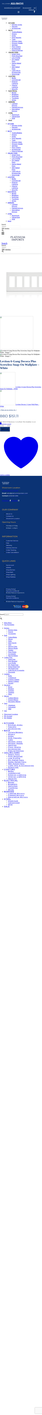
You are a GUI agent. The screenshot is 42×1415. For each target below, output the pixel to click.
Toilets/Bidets (17, 32)
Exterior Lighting (15, 82)
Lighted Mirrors (14, 104)
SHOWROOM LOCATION (12, 8)
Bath (10, 30)
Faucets (15, 26)
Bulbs (14, 78)
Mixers (14, 34)
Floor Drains (16, 47)
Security (15, 89)
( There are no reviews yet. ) (8, 410)
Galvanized (16, 116)
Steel (10, 113)
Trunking (15, 98)
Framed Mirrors (17, 107)
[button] (4, 243)
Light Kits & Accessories (16, 71)
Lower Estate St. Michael (10, 490)
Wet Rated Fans (13, 668)
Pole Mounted (17, 56)
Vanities (15, 45)
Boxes (14, 93)
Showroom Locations (11, 714)
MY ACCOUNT (27, 8)
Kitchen (11, 23)
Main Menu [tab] (8, 623)
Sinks (14, 36)
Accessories (16, 28)
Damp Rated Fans (14, 667)
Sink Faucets (16, 37)
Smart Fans (16, 54)
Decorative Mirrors (16, 110)
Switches (15, 96)
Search (4, 224)
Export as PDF (6, 424)
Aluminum (15, 115)
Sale (10, 120)
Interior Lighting (15, 86)
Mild (13, 118)
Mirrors (11, 102)
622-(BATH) (16, 3)
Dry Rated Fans (13, 665)
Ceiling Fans (13, 52)
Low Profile (16, 58)
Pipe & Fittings (17, 50)
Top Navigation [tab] (9, 624)
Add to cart (4, 429)
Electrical (12, 91)
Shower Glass (17, 41)
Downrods (15, 74)
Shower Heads (17, 43)
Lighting (11, 76)
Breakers (15, 94)
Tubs (13, 39)
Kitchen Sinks (17, 25)
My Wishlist (8, 718)
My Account (8, 716)
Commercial (16, 80)
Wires (14, 100)
